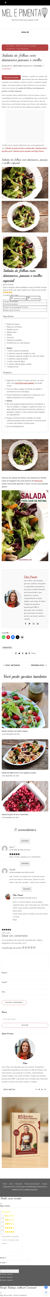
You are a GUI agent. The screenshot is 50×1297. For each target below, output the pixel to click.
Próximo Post (38, 665)
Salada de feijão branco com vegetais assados (19, 773)
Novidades (18, 1184)
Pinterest (38, 481)
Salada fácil (7, 647)
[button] (4, 292)
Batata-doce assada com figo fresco (29, 151)
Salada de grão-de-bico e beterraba (20, 148)
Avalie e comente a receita (9, 1271)
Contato (44, 1184)
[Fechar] (1, 1203)
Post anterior (12, 665)
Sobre (11, 1184)
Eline (25, 1063)
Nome (4, 973)
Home (5, 1184)
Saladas (32, 46)
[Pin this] (26, 653)
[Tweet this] (19, 653)
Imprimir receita (19, 298)
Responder (25, 841)
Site (3, 992)
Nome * (3, 1258)
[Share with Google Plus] (23, 653)
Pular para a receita (11, 77)
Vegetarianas (23, 49)
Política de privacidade (32, 1184)
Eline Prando (30, 576)
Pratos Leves (22, 46)
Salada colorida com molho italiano (15, 731)
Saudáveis (10, 49)
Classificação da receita (11, 948)
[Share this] (16, 653)
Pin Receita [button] (34, 298)
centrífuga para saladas (24, 383)
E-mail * (3, 1262)
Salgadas (10, 46)
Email (4, 982)
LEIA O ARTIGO (9, 1089)
